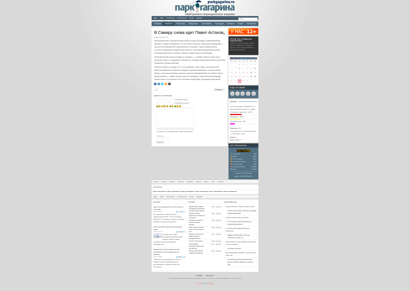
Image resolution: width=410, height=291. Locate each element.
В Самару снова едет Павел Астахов (188, 32)
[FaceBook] (156, 84)
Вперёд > (219, 89)
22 (239, 76)
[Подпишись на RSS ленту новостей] (232, 96)
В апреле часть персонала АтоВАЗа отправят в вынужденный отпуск (196, 236)
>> (255, 58)
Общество (180, 181)
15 (239, 72)
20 (231, 76)
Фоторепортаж (181, 18)
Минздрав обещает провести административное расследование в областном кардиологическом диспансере (166, 252)
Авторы (206, 181)
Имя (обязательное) (181, 99)
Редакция (199, 18)
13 (231, 72)
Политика (172, 181)
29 (239, 80)
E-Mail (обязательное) (182, 103)
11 (251, 68)
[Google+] (170, 84)
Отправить (160, 142)
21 (235, 76)
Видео (155, 18)
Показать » (233, 137)
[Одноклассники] (167, 84)
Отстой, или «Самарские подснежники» (241, 40)
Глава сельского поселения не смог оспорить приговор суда (196, 229)
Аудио (161, 18)
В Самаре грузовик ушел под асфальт (237, 217)
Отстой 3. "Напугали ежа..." (196, 241)
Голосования (170, 18)
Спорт (213, 181)
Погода (191, 18)
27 (231, 80)
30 (243, 80)
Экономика (189, 181)
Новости (163, 181)
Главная (156, 181)
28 (235, 80)
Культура (198, 181)
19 (255, 72)
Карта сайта (210, 275)
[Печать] (224, 34)
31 (247, 80)
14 (235, 72)
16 (243, 72)
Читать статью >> (236, 140)
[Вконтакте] (160, 84)
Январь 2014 (243, 58)
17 (247, 72)
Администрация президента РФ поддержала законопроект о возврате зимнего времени (197, 209)
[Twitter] (163, 84)
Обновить (161, 136)
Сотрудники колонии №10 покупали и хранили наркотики (196, 222)
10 (247, 68)
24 (247, 76)
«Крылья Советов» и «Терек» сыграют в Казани (240, 206)
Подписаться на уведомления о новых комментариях (175, 131)
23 (243, 76)
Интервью (220, 181)
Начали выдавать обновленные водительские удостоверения (196, 246)
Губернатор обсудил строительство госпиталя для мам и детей (197, 215)
